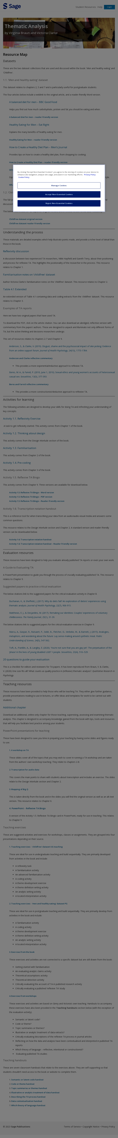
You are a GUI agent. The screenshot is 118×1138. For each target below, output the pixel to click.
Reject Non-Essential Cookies (59, 203)
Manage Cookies (59, 185)
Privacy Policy (90, 174)
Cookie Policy (23, 177)
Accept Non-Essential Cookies (59, 194)
